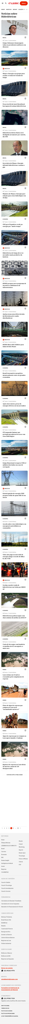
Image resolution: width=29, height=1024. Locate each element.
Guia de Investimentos (7, 888)
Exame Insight (5, 860)
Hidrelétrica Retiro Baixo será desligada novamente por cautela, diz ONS (14, 134)
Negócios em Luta (6, 940)
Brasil (3, 848)
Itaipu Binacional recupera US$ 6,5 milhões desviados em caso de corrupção (14, 465)
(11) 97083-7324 (9, 998)
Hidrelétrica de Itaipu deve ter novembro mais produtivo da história (13, 255)
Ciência (21, 861)
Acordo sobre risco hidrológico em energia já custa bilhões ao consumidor (14, 526)
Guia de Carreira (5, 891)
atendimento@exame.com (9, 979)
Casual (21, 844)
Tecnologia (22, 856)
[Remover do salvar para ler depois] (25, 37)
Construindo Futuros (7, 928)
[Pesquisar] (6, 3)
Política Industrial (6, 943)
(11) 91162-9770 (9, 970)
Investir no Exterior (6, 934)
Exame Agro (22, 853)
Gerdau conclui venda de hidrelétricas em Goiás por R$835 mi (14, 587)
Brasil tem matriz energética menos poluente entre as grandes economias (14, 375)
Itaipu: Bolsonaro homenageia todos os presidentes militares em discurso (14, 45)
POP (20, 864)
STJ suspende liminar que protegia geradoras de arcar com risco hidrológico (14, 434)
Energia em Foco (5, 931)
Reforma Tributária (6, 917)
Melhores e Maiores (6, 953)
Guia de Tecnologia (6, 885)
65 (18, 828)
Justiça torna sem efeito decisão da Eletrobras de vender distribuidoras (14, 316)
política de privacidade (8, 1013)
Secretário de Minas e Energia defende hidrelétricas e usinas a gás (13, 165)
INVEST (3, 9)
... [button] (15, 828)
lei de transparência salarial (9, 1016)
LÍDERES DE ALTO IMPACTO (9, 845)
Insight (15, 9)
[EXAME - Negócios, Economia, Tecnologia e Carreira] (14, 3)
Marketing (22, 847)
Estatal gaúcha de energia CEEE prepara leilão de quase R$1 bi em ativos (14, 495)
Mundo (21, 841)
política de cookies (6, 1010)
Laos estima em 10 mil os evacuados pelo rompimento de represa (13, 677)
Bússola (3, 926)
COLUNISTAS (4, 872)
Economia (4, 854)
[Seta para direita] (25, 9)
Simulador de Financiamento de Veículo (12, 906)
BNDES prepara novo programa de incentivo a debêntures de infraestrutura (14, 285)
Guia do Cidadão (5, 882)
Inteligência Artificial (7, 863)
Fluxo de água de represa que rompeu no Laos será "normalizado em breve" (13, 707)
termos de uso (5, 1008)
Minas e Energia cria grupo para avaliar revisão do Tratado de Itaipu (14, 75)
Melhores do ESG (6, 956)
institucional (5, 1005)
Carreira (3, 851)
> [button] (20, 828)
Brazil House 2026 (6, 920)
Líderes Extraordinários (8, 937)
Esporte (21, 850)
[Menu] (2, 3)
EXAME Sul (4, 923)
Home (3, 840)
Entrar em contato (7, 968)
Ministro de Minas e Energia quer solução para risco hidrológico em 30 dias (14, 196)
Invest (3, 866)
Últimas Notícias (5, 842)
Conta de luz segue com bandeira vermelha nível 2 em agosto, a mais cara (14, 646)
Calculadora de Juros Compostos (10, 904)
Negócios (9, 9)
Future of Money (23, 858)
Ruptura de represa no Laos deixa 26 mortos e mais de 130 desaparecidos (14, 766)
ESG (2, 857)
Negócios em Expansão (7, 959)
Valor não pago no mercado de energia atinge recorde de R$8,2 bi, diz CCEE (13, 556)
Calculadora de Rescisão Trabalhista (11, 901)
